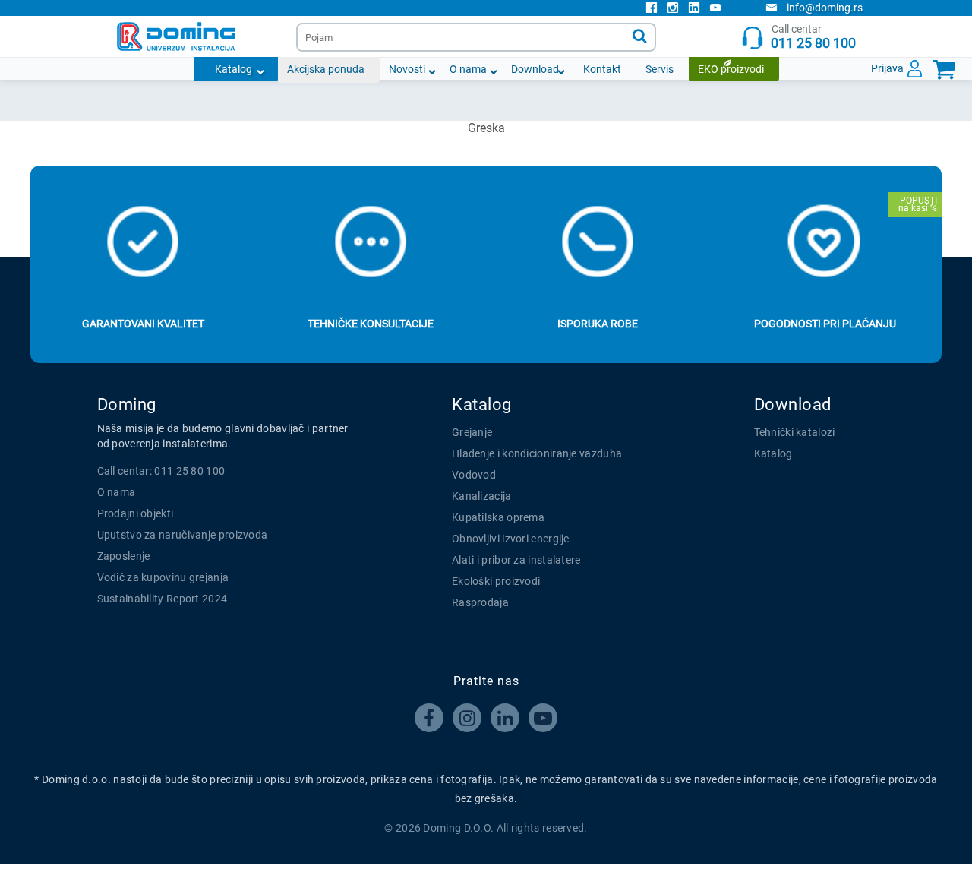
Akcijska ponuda (325, 69)
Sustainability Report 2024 (162, 598)
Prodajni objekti (135, 513)
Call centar (813, 37)
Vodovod (474, 475)
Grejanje (472, 432)
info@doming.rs (825, 8)
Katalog (233, 69)
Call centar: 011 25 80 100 (161, 471)
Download (535, 69)
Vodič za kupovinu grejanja (163, 577)
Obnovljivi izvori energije (511, 538)
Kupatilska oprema (498, 517)
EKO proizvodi (731, 69)
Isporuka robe (597, 324)
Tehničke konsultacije (371, 324)
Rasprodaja (480, 602)
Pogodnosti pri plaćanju (825, 324)
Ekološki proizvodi (496, 581)
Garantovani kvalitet (143, 324)
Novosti (407, 69)
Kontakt (602, 69)
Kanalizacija (482, 496)
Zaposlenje (123, 556)
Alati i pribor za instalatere (516, 560)
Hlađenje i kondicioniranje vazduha (537, 453)
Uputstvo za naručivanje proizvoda (182, 535)
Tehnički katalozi (794, 432)
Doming (126, 404)
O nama (468, 69)
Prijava (887, 68)
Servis (659, 69)
